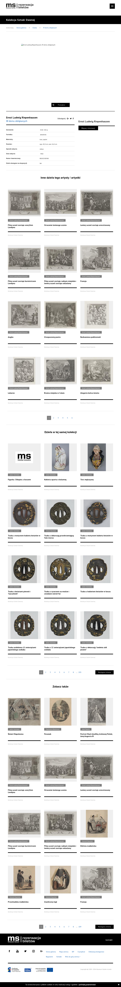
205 (79, 672)
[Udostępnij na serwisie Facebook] (73, 118)
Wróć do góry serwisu (72, 957)
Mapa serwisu (63, 952)
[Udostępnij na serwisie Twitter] (71, 118)
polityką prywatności (87, 984)
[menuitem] (109, 940)
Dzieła (35, 28)
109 (79, 927)
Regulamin (49, 957)
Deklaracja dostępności (96, 952)
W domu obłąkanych (50, 28)
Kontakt (59, 957)
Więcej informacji (88, 128)
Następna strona (104, 672)
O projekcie (81, 952)
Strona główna (21, 28)
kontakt (109, 940)
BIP (73, 952)
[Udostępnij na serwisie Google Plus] (68, 118)
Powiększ (61, 105)
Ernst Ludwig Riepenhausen (21, 117)
